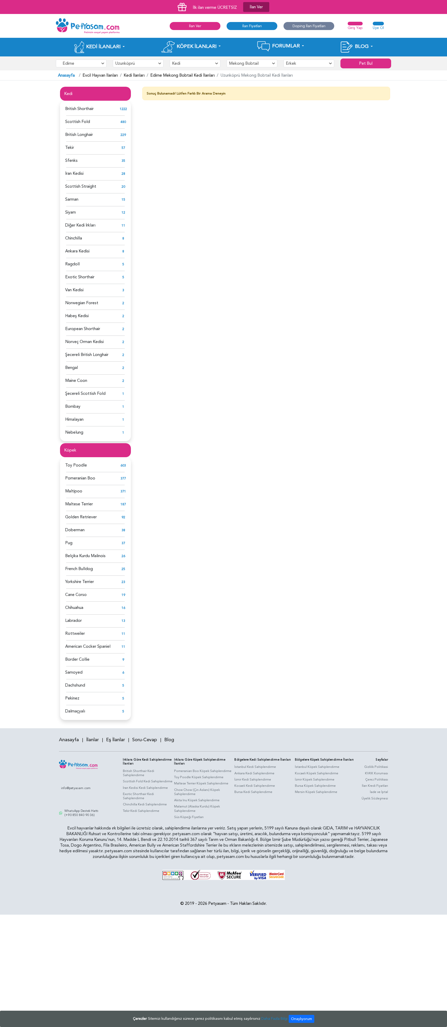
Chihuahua (74, 607)
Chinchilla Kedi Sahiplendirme (145, 804)
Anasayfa (66, 75)
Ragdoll (72, 264)
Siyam (70, 212)
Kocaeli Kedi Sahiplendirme (254, 786)
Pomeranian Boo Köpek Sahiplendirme (203, 771)
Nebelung (74, 432)
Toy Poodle (76, 465)
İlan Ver (256, 7)
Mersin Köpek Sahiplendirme (316, 792)
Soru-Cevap (144, 740)
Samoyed (74, 672)
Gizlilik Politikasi (376, 767)
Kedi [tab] (68, 94)
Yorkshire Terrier (79, 582)
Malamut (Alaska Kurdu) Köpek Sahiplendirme (197, 808)
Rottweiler (75, 633)
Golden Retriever (81, 517)
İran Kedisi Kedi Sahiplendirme (145, 788)
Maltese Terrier (79, 504)
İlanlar (92, 740)
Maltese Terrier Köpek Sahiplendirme (201, 783)
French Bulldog (79, 569)
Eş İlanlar (115, 740)
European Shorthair (82, 329)
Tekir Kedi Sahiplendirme (141, 811)
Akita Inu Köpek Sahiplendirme (197, 800)
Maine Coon (76, 380)
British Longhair (79, 134)
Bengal (71, 367)
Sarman (71, 199)
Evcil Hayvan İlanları (100, 75)
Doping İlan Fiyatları (309, 26)
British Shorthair (79, 109)
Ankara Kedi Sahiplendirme (254, 773)
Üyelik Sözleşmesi (375, 798)
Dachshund (75, 685)
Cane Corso (76, 595)
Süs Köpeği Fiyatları (189, 817)
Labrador (73, 620)
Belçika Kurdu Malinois (85, 556)
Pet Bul (366, 63)
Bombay (72, 406)
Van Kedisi (74, 290)
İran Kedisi (74, 173)
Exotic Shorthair (79, 277)
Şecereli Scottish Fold (85, 393)
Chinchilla (73, 238)
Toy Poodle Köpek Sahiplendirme (199, 777)
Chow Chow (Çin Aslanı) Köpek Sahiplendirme (197, 792)
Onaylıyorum (301, 1018)
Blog (169, 740)
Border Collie (77, 659)
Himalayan (74, 419)
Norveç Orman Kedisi (84, 342)
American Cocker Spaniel (87, 646)
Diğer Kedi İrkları (80, 225)
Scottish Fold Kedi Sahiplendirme (148, 781)
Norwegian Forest (81, 303)
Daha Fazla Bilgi (274, 1018)
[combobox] (81, 63)
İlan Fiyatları (252, 26)
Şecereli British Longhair (86, 355)
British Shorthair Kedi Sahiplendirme (138, 773)
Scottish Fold (77, 122)
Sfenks (71, 160)
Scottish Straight (80, 186)
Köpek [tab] (70, 450)
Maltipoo (73, 491)
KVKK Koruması (376, 773)
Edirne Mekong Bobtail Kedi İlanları (182, 75)
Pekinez (72, 698)
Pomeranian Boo (80, 478)
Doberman (75, 530)
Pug (68, 543)
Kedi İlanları (134, 75)
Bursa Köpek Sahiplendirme (315, 786)
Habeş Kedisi (77, 316)
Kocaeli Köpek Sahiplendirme (316, 773)
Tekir (69, 147)
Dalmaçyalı (75, 711)
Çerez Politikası (376, 779)
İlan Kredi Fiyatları (375, 786)
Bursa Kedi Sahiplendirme (253, 792)
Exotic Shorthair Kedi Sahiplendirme (138, 796)
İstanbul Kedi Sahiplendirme (255, 767)
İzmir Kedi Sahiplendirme (252, 779)
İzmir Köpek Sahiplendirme (314, 779)
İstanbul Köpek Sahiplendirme (317, 767)
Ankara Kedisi (77, 251)
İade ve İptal (379, 792)
